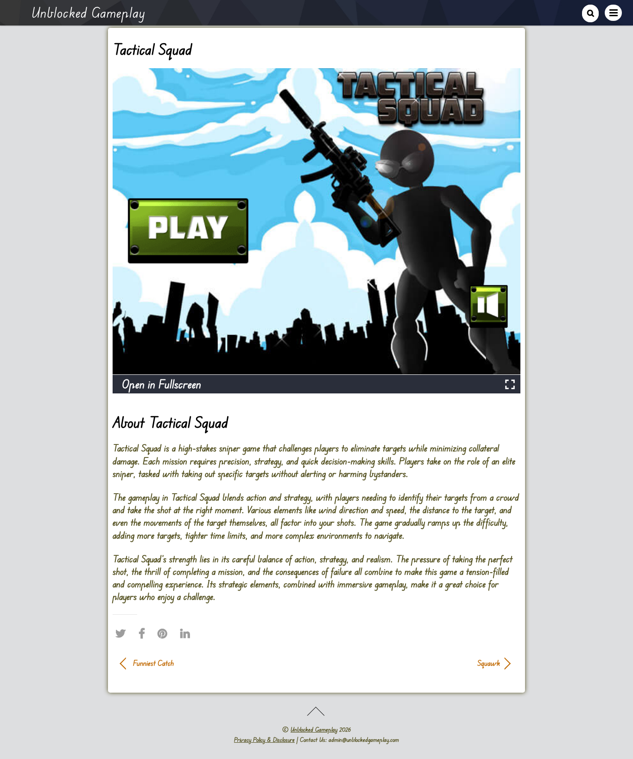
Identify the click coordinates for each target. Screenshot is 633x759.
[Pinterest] (165, 633)
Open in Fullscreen (161, 384)
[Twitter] (122, 633)
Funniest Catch (153, 663)
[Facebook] (144, 633)
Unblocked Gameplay (314, 729)
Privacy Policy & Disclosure (264, 739)
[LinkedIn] (187, 633)
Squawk (414, 663)
